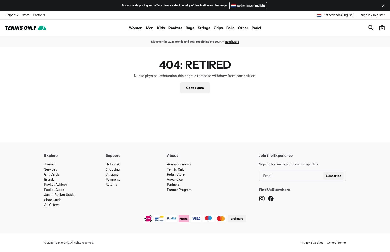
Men (149, 27)
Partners (39, 15)
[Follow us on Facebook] (271, 198)
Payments (113, 180)
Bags (190, 27)
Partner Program (179, 190)
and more (237, 218)
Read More (232, 41)
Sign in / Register (373, 15)
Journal (50, 164)
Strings (204, 27)
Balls (230, 27)
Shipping (112, 174)
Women (135, 27)
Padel (256, 27)
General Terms (336, 242)
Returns (111, 185)
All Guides (52, 205)
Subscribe (333, 176)
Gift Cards (51, 174)
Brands (49, 180)
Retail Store (176, 174)
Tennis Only (175, 169)
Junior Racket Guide (59, 195)
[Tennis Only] (25, 27)
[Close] (382, 6)
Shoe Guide (52, 200)
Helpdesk (11, 15)
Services (50, 169)
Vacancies (175, 180)
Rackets (175, 27)
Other (243, 27)
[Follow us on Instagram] (262, 198)
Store (25, 15)
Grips (218, 27)
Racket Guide (54, 190)
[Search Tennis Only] (371, 27)
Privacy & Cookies (312, 242)
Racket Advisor (55, 185)
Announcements (179, 164)
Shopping (113, 169)
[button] (381, 27)
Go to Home (195, 88)
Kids (161, 27)
